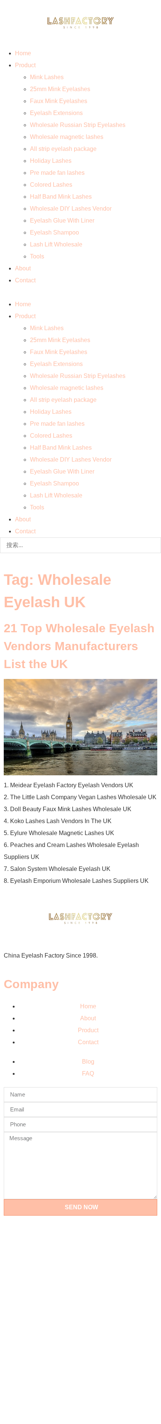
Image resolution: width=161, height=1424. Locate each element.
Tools (37, 256)
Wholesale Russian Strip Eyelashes (77, 125)
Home (23, 53)
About (23, 268)
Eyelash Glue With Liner (62, 220)
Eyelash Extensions (56, 113)
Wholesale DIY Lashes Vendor (71, 208)
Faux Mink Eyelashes (58, 101)
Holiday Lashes (51, 161)
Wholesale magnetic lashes (66, 137)
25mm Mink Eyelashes (60, 89)
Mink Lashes (47, 77)
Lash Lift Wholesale (56, 244)
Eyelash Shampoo (54, 232)
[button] (80, 292)
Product (25, 65)
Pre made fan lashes (57, 173)
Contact (25, 280)
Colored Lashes (51, 185)
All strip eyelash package (63, 149)
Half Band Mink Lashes (61, 196)
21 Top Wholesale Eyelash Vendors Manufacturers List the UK (79, 646)
